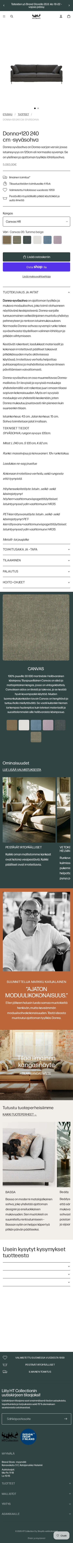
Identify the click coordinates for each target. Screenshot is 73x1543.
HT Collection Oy (29, 1531)
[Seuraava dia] (69, 5)
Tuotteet (23, 114)
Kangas (8, 213)
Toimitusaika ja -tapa (20, 549)
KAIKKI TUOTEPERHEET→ (20, 1114)
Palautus (10, 571)
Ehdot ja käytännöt (36, 1538)
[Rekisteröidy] (66, 1419)
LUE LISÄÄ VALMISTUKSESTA (22, 769)
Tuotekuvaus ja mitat (20, 292)
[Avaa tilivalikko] (61, 16)
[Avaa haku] (12, 16)
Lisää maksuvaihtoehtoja (37, 276)
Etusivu (7, 114)
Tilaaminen (12, 560)
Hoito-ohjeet (14, 582)
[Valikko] (4, 16)
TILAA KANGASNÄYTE (36, 1073)
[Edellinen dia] (4, 5)
